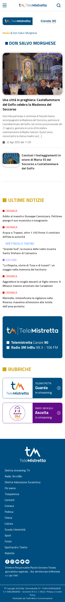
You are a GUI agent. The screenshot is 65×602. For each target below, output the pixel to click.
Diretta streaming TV (17, 470)
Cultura (11, 260)
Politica (9, 512)
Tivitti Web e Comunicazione (39, 598)
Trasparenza (12, 494)
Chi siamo (10, 488)
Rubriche (10, 553)
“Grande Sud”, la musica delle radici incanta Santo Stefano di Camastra (29, 251)
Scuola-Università (15, 529)
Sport (8, 535)
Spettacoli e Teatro (20, 243)
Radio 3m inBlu (13, 476)
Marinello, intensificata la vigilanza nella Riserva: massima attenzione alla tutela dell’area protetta (28, 302)
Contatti (10, 500)
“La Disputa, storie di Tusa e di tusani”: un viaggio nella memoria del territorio (29, 267)
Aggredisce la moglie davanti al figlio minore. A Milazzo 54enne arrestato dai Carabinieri (32, 284)
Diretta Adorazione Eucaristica (22, 482)
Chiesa (8, 518)
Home (6, 33)
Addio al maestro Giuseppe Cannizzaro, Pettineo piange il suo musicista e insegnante (32, 218)
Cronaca (11, 211)
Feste (8, 541)
